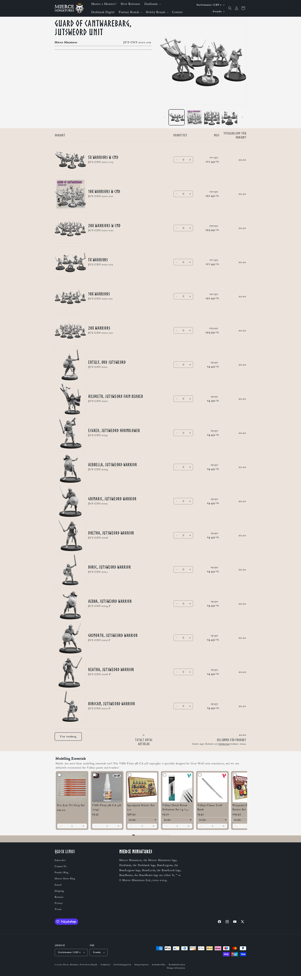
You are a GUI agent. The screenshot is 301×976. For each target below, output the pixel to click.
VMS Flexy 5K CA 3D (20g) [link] (106, 807)
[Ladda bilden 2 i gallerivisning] (194, 117)
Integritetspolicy (141, 964)
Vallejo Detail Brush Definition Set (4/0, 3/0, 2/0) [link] (174, 808)
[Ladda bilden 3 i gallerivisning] (212, 117)
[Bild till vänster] (164, 117)
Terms (58, 909)
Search (58, 884)
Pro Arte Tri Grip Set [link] (71, 805)
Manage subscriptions (176, 968)
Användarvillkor (159, 964)
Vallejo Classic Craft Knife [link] (210, 807)
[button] (152, 4)
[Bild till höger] (242, 117)
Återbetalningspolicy (122, 964)
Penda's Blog (61, 872)
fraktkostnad (224, 744)
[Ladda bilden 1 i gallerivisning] (176, 117)
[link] (72, 787)
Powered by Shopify (88, 964)
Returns (59, 897)
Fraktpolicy (105, 964)
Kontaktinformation (177, 964)
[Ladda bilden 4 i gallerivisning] (229, 117)
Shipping (59, 891)
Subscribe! (60, 860)
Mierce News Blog (65, 878)
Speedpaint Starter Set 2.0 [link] (141, 807)
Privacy (59, 903)
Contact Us (61, 866)
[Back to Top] (294, 969)
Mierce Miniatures (71, 964)
